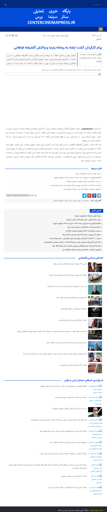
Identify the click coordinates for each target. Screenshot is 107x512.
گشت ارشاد (68, 201)
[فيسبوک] (94, 196)
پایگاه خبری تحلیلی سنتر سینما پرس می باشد (73, 510)
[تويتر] (84, 196)
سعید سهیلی (77, 201)
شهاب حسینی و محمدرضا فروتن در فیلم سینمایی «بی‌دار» (67, 487)
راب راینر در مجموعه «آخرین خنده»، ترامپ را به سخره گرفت (67, 286)
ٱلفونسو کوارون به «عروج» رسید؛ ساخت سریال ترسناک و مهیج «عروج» (77, 177)
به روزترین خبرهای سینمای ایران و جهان (83, 380)
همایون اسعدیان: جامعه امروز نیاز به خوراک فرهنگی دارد (81, 189)
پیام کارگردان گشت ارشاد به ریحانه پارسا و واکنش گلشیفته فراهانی (58, 47)
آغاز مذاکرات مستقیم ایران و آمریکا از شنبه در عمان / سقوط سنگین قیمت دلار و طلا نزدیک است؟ (55, 353)
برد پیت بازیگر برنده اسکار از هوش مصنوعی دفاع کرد (83, 181)
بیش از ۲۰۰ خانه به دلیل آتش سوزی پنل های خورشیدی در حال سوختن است (75, 185)
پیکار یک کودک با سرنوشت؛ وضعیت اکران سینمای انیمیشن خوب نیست (63, 453)
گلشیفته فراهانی (58, 201)
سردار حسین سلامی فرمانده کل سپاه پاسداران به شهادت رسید (66, 342)
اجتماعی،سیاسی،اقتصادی (90, 258)
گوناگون (98, 39)
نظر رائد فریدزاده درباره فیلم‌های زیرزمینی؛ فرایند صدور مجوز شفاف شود (76, 246)
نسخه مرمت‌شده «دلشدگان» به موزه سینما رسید (83, 227)
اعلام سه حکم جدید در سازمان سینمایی (74, 476)
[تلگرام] (99, 196)
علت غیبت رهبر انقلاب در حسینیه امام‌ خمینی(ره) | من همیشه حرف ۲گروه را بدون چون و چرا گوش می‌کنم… (51, 331)
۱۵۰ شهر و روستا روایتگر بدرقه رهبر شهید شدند (71, 297)
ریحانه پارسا (85, 201)
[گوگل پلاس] (89, 196)
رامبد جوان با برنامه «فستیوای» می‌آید (87, 173)
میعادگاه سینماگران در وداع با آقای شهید (73, 308)
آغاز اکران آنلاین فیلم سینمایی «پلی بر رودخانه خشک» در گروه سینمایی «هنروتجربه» (72, 242)
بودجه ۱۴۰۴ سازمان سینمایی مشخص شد (73, 365)
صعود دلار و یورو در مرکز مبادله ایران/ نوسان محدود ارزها (81, 234)
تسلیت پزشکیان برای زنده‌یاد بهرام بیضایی (73, 320)
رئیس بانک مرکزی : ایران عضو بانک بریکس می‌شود (83, 219)
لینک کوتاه (33, 195)
